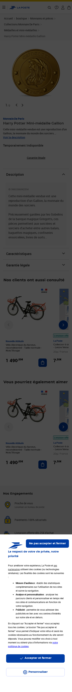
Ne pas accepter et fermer (47, 543)
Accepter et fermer (38, 658)
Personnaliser (38, 672)
